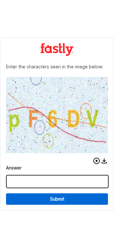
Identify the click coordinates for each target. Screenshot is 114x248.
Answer (14, 167)
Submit (57, 199)
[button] (96, 161)
